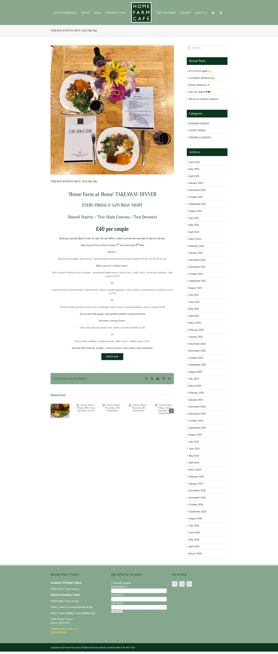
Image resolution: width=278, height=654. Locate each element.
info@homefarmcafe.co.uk (64, 628)
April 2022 (194, 232)
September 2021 (197, 280)
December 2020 (197, 343)
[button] (218, 12)
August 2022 (195, 211)
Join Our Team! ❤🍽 (199, 91)
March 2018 (195, 553)
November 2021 (197, 266)
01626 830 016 (58, 632)
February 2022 (196, 246)
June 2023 (194, 162)
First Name (118, 594)
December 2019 (197, 406)
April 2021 (194, 315)
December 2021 (197, 260)
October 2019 (196, 420)
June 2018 (194, 532)
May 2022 (194, 225)
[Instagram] (182, 584)
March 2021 (195, 322)
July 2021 (194, 294)
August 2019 (195, 434)
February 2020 (196, 392)
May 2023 (194, 169)
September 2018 (197, 511)
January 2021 (196, 336)
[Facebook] (174, 584)
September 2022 (197, 204)
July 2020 (194, 378)
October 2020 (196, 357)
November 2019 (197, 413)
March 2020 (195, 385)
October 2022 (196, 197)
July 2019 (194, 441)
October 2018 (196, 504)
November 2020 (197, 350)
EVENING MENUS (199, 123)
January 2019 (196, 483)
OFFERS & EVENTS (200, 137)
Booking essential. (68, 238)
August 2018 (195, 518)
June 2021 (194, 301)
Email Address (119, 586)
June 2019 (194, 448)
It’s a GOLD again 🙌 (200, 71)
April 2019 (194, 462)
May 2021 (194, 308)
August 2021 (195, 288)
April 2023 (194, 176)
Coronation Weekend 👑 (201, 77)
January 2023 (196, 183)
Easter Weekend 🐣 (199, 85)
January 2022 (196, 252)
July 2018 (194, 525)
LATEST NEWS (197, 130)
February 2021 (196, 329)
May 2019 (194, 455)
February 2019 (196, 476)
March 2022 (195, 238)
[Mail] (189, 584)
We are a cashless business (203, 99)
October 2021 (196, 274)
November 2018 (197, 497)
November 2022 (197, 190)
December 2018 (197, 490)
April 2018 (194, 546)
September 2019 (197, 427)
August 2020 (195, 371)
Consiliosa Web (113, 647)
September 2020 (197, 364)
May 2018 (194, 539)
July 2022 (194, 218)
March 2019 (195, 469)
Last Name (117, 603)
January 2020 (196, 399)
